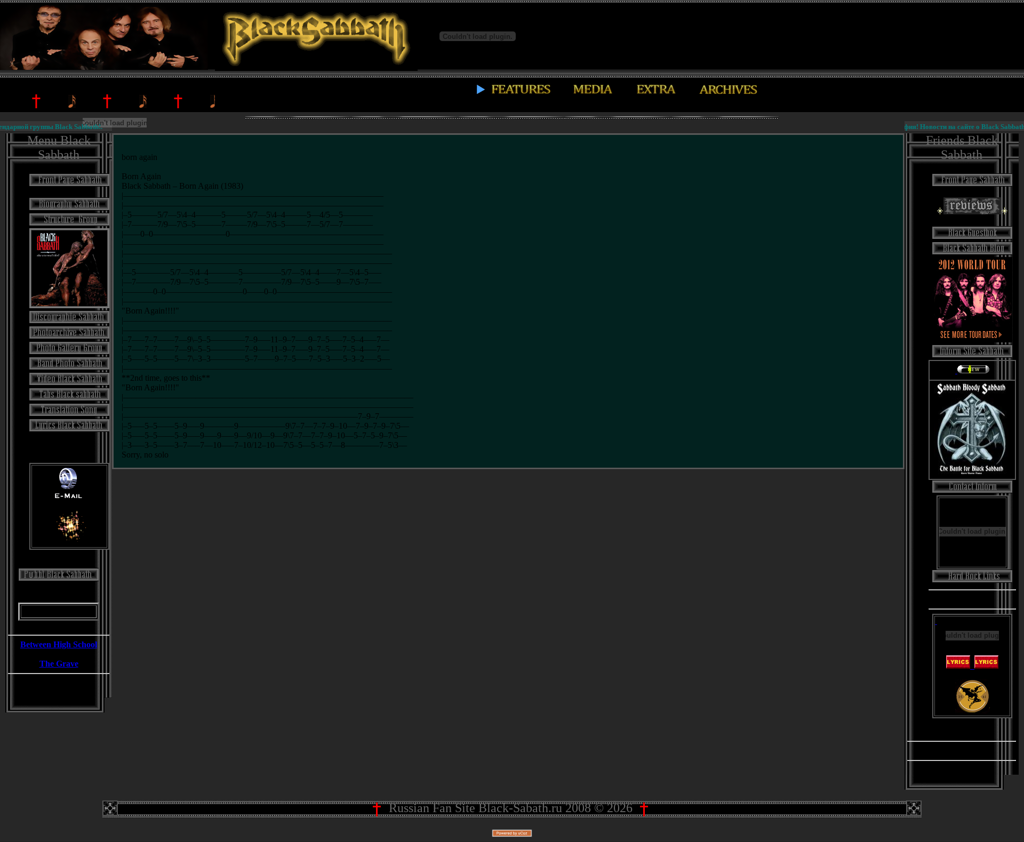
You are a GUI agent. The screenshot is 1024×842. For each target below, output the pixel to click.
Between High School (58, 644)
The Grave (58, 663)
